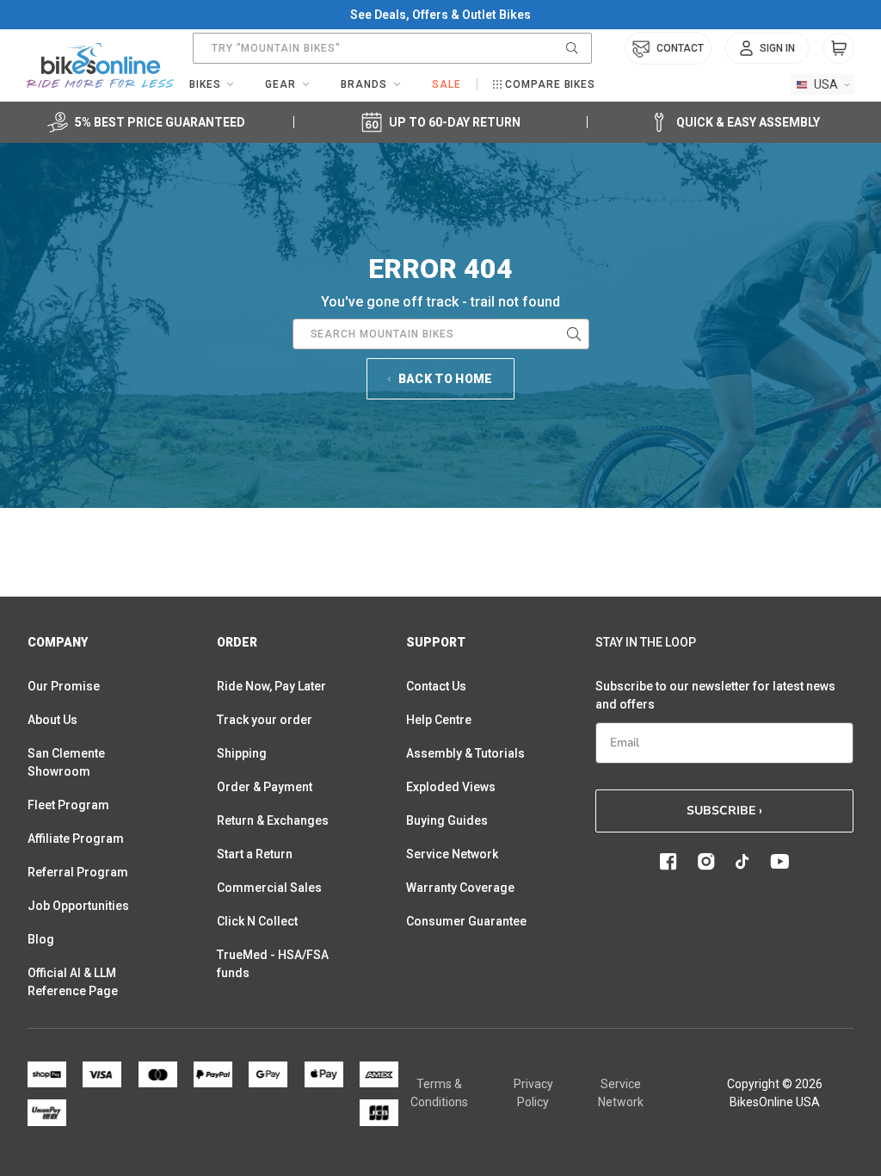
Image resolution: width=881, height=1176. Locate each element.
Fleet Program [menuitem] (68, 805)
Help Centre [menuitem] (438, 720)
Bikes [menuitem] (205, 84)
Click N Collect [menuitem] (257, 921)
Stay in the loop (645, 642)
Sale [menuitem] (446, 84)
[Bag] (838, 48)
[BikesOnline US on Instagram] (706, 861)
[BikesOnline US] (100, 65)
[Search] (572, 48)
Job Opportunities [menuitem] (78, 906)
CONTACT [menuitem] (680, 48)
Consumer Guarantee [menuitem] (466, 921)
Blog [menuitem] (41, 939)
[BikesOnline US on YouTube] (779, 862)
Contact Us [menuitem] (436, 686)
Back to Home (445, 379)
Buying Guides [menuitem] (447, 820)
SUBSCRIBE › (724, 810)
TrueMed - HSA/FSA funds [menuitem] (273, 964)
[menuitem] (767, 48)
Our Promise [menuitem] (64, 686)
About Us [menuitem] (52, 720)
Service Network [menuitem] (452, 854)
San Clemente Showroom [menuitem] (66, 762)
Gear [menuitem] (280, 84)
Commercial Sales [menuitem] (269, 887)
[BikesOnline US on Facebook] (668, 861)
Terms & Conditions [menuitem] (439, 1093)
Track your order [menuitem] (264, 720)
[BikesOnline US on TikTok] (742, 862)
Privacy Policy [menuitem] (533, 1093)
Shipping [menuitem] (242, 753)
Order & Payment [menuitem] (264, 787)
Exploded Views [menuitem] (451, 787)
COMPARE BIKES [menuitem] (550, 84)
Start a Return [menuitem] (255, 854)
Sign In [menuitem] (777, 48)
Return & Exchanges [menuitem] (273, 820)
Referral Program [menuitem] (78, 872)
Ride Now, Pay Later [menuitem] (271, 686)
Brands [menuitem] (364, 84)
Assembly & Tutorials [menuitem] (465, 753)
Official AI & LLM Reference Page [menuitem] (73, 982)
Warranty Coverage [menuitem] (460, 887)
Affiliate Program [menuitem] (76, 838)
